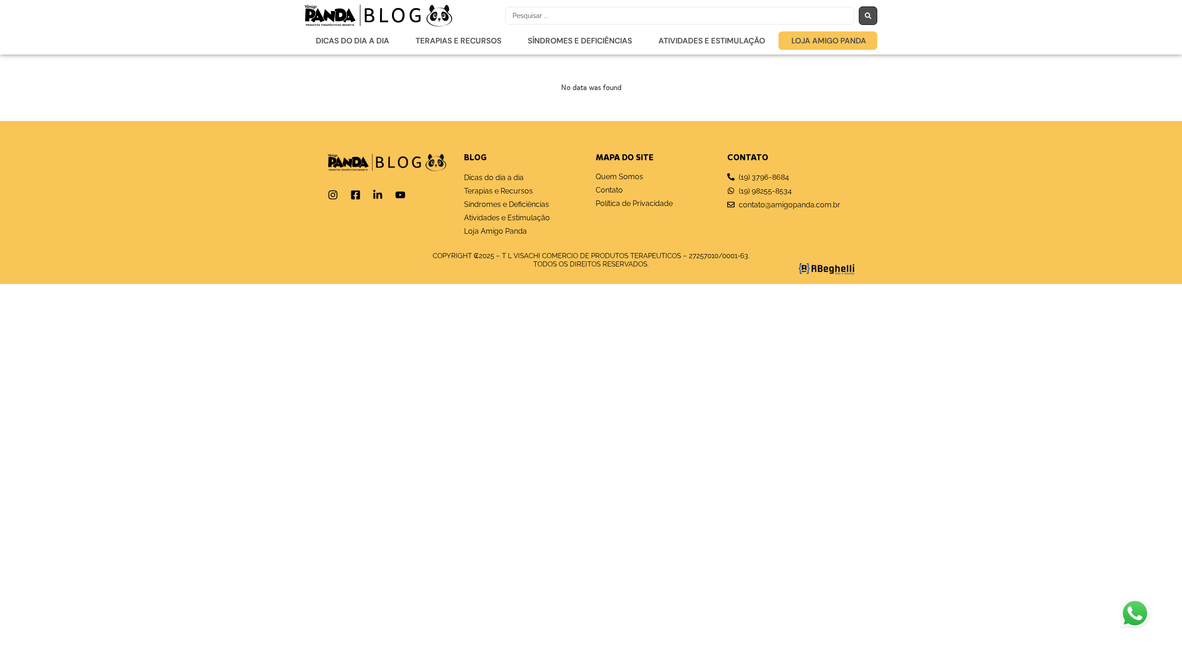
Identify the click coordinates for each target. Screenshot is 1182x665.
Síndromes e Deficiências (580, 41)
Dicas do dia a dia (352, 41)
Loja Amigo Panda (828, 41)
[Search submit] (868, 15)
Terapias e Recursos (458, 41)
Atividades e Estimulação (711, 41)
